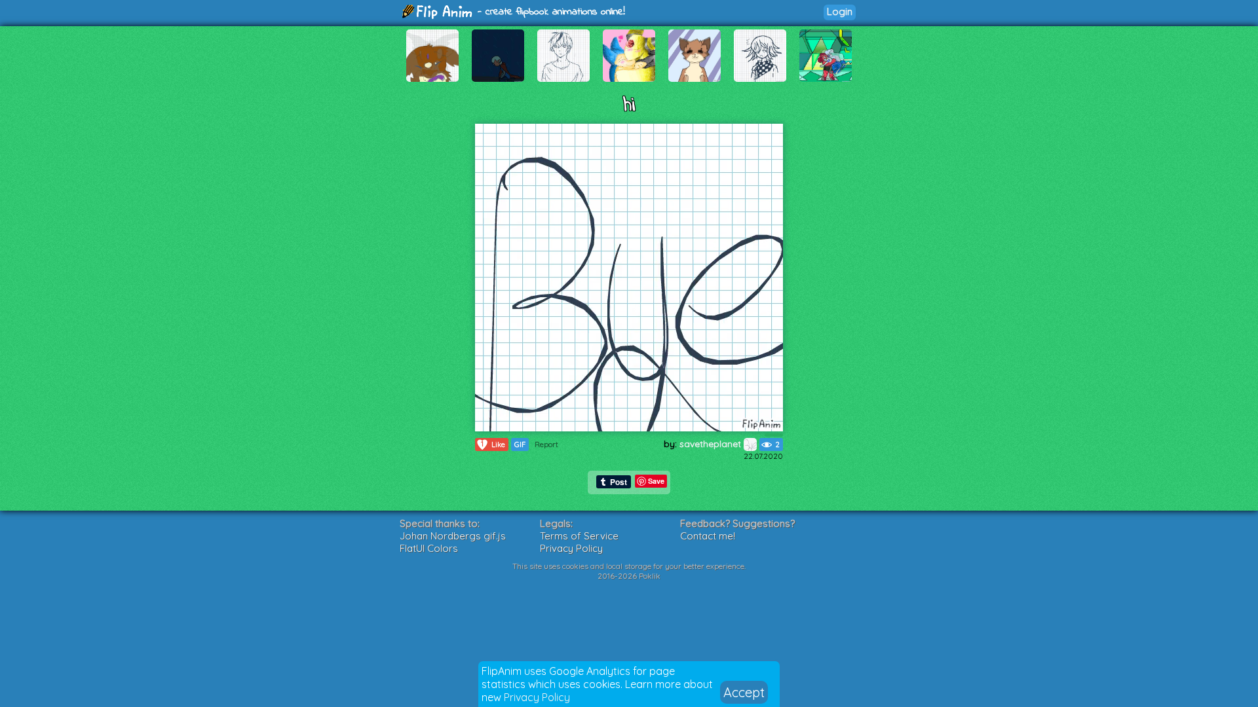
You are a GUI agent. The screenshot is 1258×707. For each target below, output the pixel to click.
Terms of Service (579, 536)
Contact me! (707, 536)
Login (839, 11)
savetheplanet (711, 444)
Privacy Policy (537, 697)
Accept (744, 692)
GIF (519, 444)
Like (493, 444)
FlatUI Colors (429, 548)
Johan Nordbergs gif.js (453, 536)
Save (656, 481)
